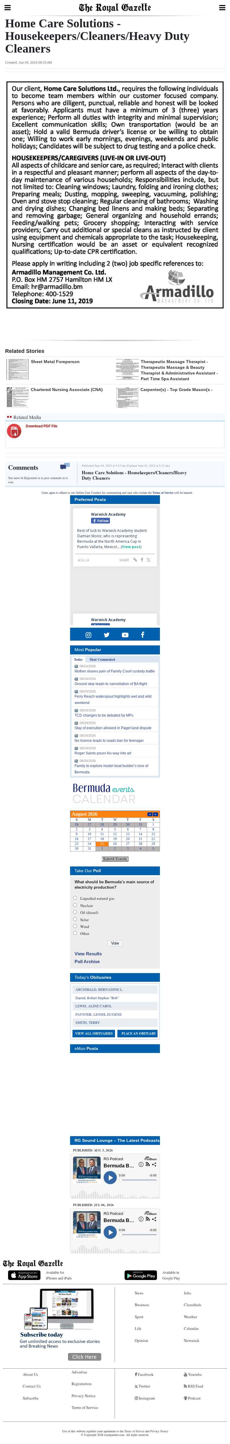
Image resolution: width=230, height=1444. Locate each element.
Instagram (146, 1398)
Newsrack (191, 1340)
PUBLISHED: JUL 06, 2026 (93, 1205)
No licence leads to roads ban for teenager (109, 741)
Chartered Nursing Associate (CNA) (67, 389)
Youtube (194, 1374)
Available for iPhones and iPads (59, 1275)
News (139, 1293)
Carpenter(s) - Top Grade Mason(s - (176, 389)
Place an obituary (139, 1033)
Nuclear (86, 905)
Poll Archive (87, 961)
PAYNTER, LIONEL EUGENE (98, 1014)
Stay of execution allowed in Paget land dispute (113, 728)
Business (142, 1304)
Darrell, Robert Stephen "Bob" (97, 997)
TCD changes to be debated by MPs (104, 715)
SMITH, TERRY (87, 1022)
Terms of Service (162, 492)
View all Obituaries (94, 1033)
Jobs (187, 1293)
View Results (88, 953)
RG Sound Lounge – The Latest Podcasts (117, 1140)
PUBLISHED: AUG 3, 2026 (93, 1150)
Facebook (145, 1374)
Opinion (141, 1340)
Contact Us (32, 1386)
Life (138, 1328)
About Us (30, 1374)
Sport (139, 1316)
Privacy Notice (84, 1395)
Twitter (144, 1386)
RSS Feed (195, 1386)
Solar (84, 919)
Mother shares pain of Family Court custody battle (115, 671)
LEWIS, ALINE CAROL (93, 1005)
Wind (84, 926)
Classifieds (192, 1304)
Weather (190, 1316)
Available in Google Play (171, 1275)
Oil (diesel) (89, 912)
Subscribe (31, 1398)
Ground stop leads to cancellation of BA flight (111, 684)
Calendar (191, 1328)
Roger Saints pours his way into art (103, 753)
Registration (82, 1383)
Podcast (194, 1398)
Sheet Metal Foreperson (55, 361)
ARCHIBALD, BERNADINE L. (99, 989)
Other (84, 933)
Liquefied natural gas (97, 898)
